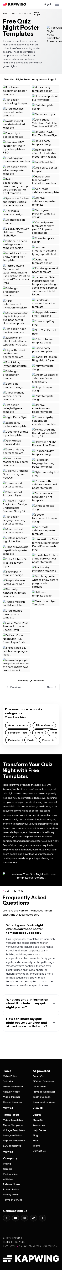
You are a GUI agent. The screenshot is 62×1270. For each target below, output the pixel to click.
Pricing (7, 1163)
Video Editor (10, 1076)
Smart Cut (38, 1076)
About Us (38, 1120)
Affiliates (8, 1179)
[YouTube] (15, 1218)
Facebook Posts (17, 732)
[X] (6, 1218)
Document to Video (44, 1102)
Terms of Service (12, 1199)
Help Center (40, 1130)
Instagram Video (12, 1135)
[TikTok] (33, 1218)
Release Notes (11, 1184)
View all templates (15, 717)
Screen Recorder (13, 1102)
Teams (36, 1145)
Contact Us (39, 1150)
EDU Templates (12, 1145)
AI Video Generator (44, 1081)
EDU (35, 1140)
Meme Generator (13, 1086)
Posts (30, 740)
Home (5, 13)
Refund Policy (11, 1189)
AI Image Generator (44, 1091)
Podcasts (13, 740)
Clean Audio (39, 1086)
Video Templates (13, 1120)
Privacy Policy (10, 1194)
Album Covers (44, 725)
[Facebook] (42, 1218)
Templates (15, 13)
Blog (35, 1135)
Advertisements (18, 725)
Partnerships (10, 1174)
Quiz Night (37, 13)
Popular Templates (14, 1140)
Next (50, 687)
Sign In (48, 4)
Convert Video (11, 1091)
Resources (39, 1125)
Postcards (48, 740)
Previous (15, 687)
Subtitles (8, 1081)
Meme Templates (13, 1125)
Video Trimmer (11, 1096)
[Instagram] (24, 1218)
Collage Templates (14, 1130)
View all (8, 1108)
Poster (27, 13)
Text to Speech (41, 1096)
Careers (7, 1168)
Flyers (39, 732)
